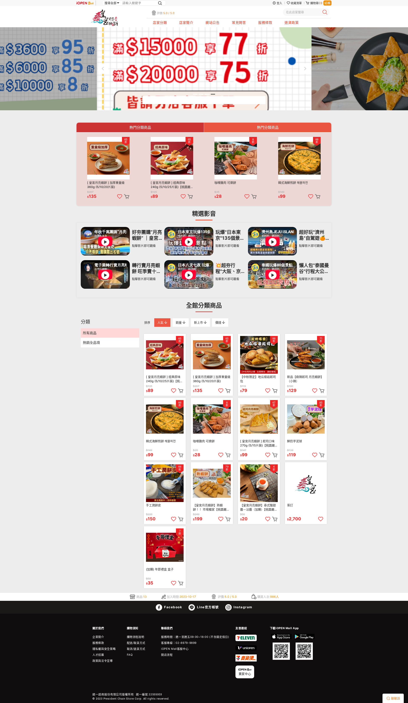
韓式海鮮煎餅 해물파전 (293, 182)
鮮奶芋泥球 (294, 441)
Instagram (242, 607)
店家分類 (160, 22)
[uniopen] (246, 649)
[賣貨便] (246, 660)
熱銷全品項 (91, 342)
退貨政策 (292, 22)
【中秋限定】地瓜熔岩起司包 (258, 379)
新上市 (199, 322)
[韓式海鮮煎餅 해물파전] (299, 158)
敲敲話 (395, 698)
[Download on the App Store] (281, 647)
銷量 (179, 322)
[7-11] (246, 640)
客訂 (290, 505)
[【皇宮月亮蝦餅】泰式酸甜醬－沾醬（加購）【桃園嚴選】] (259, 483)
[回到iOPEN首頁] (85, 3)
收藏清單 (296, 3)
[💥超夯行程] (191, 287)
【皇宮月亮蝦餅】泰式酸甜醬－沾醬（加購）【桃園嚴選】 (258, 507)
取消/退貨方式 (136, 648)
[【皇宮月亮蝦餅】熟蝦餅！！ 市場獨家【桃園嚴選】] (212, 483)
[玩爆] (191, 254)
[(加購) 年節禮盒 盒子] (165, 547)
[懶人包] (274, 287)
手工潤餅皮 (153, 505)
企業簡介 (98, 636)
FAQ (130, 654)
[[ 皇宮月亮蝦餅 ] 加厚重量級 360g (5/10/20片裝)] (108, 158)
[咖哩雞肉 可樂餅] (235, 158)
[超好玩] (274, 254)
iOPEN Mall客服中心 (174, 648)
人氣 (160, 322)
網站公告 (212, 22)
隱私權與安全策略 (104, 648)
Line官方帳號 (207, 607)
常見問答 (239, 22)
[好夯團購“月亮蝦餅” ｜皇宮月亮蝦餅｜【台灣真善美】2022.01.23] (107, 254)
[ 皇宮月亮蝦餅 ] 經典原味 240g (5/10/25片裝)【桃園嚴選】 (170, 185)
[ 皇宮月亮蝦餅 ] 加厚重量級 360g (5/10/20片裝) (106, 185)
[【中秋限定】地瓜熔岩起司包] (259, 355)
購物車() (316, 3)
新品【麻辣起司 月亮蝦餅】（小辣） (305, 379)
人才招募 (98, 654)
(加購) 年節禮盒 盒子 (160, 569)
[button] (195, 94)
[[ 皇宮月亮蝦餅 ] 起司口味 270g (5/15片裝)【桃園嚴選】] (259, 419)
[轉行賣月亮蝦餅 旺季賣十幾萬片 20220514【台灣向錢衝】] (107, 287)
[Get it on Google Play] (304, 647)
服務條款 (265, 22)
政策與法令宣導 (102, 660)
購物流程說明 (135, 636)
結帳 (327, 3)
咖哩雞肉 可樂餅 (225, 182)
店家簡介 (186, 22)
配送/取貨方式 (136, 642)
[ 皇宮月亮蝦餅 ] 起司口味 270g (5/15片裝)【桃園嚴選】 (257, 443)
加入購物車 (127, 196)
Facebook (172, 607)
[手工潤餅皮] (165, 483)
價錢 (218, 322)
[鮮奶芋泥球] (306, 419)
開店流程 (167, 654)
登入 (279, 3)
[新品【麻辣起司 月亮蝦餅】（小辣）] (306, 355)
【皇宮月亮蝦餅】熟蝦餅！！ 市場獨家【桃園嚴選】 (210, 507)
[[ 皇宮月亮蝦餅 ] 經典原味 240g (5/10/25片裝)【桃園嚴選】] (172, 158)
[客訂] (306, 483)
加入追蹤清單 (120, 196)
